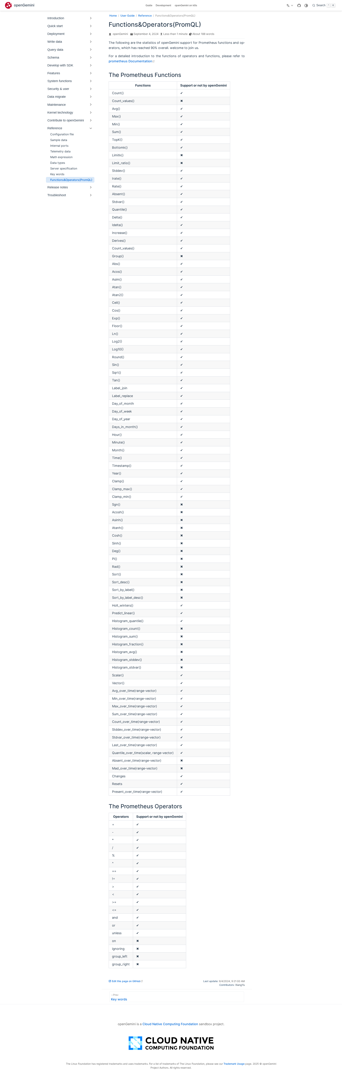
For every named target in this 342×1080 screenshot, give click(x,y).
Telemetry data (60, 151)
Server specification (63, 168)
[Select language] (290, 5)
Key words (57, 174)
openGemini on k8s (186, 5)
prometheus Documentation (132, 61)
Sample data (58, 140)
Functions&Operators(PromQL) (71, 180)
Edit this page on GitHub (127, 981)
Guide (149, 5)
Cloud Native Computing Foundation (170, 1024)
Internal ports (59, 145)
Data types (57, 163)
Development (163, 5)
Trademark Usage (234, 1063)
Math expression (61, 157)
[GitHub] (299, 5)
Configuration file (62, 134)
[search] (323, 5)
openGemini (120, 34)
